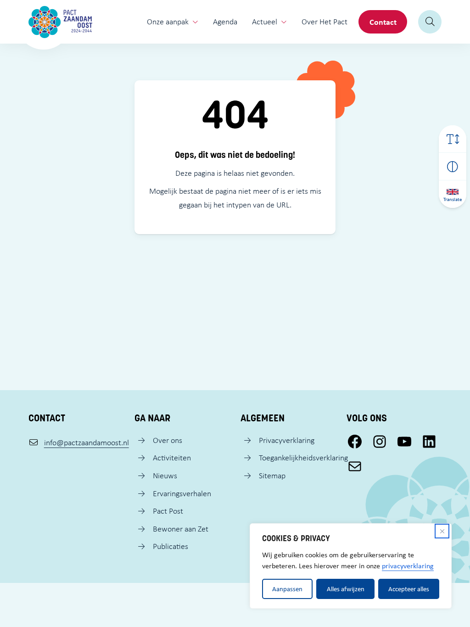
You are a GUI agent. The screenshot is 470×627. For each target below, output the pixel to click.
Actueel (264, 22)
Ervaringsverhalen (182, 493)
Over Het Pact (324, 22)
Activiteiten (172, 458)
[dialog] (351, 566)
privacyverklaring (408, 566)
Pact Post (168, 511)
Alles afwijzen (345, 588)
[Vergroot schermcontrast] (452, 166)
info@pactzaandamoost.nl (86, 442)
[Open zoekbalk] (430, 22)
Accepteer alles (408, 588)
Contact (383, 22)
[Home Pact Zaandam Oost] (60, 22)
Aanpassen (287, 588)
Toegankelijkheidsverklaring (303, 458)
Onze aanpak (168, 22)
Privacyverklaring (286, 440)
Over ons (167, 440)
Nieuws (165, 475)
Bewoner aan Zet (180, 529)
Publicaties (170, 546)
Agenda (225, 22)
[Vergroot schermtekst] (452, 139)
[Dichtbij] (442, 531)
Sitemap (272, 475)
